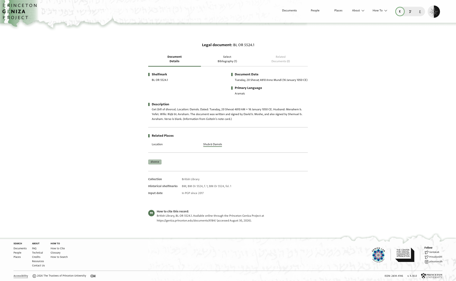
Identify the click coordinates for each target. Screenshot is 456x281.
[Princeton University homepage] (431, 276)
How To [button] (378, 10)
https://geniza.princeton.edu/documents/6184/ (186, 220)
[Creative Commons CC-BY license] (93, 276)
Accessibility (21, 276)
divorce (155, 162)
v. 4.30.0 (412, 276)
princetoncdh (435, 261)
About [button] (356, 10)
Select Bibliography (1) (227, 59)
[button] (21, 13)
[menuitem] (286, 12)
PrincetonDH (435, 257)
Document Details (174, 59)
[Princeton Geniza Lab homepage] (381, 255)
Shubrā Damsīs (212, 144)
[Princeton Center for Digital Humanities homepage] (407, 255)
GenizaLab (434, 252)
